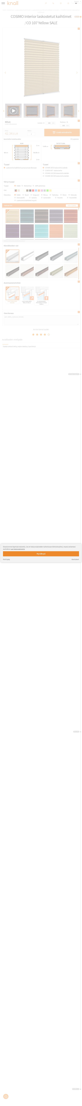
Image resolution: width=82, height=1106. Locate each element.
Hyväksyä (41, 553)
